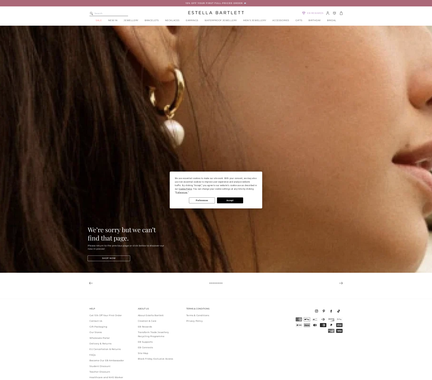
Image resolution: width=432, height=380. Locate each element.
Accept (230, 200)
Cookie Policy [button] (185, 189)
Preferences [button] (181, 192)
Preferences (202, 200)
